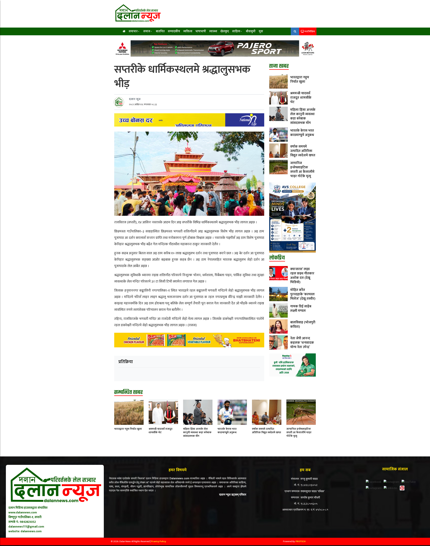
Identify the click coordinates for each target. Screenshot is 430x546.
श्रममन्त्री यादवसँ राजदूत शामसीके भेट (300, 97)
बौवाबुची (250, 31)
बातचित (160, 31)
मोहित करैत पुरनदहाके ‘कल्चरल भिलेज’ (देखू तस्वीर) (302, 294)
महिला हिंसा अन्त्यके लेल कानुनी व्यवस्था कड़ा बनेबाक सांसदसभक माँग (302, 116)
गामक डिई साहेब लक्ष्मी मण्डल (300, 309)
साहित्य (236, 31)
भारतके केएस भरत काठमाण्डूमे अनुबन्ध (302, 133)
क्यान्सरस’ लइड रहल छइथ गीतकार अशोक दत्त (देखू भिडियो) (302, 275)
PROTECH (301, 541)
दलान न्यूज (134, 99)
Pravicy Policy (158, 541)
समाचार (133, 31)
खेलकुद (224, 31)
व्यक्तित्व (187, 31)
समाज (146, 31)
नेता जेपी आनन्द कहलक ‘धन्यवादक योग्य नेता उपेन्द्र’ (302, 342)
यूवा (261, 31)
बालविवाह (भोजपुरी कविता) (302, 324)
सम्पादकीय (174, 31)
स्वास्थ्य (213, 31)
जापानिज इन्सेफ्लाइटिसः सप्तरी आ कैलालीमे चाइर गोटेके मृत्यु (302, 169)
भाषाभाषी (201, 31)
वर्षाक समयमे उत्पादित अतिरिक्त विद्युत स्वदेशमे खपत (302, 151)
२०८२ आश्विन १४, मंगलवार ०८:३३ (143, 104)
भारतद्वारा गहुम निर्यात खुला (299, 79)
